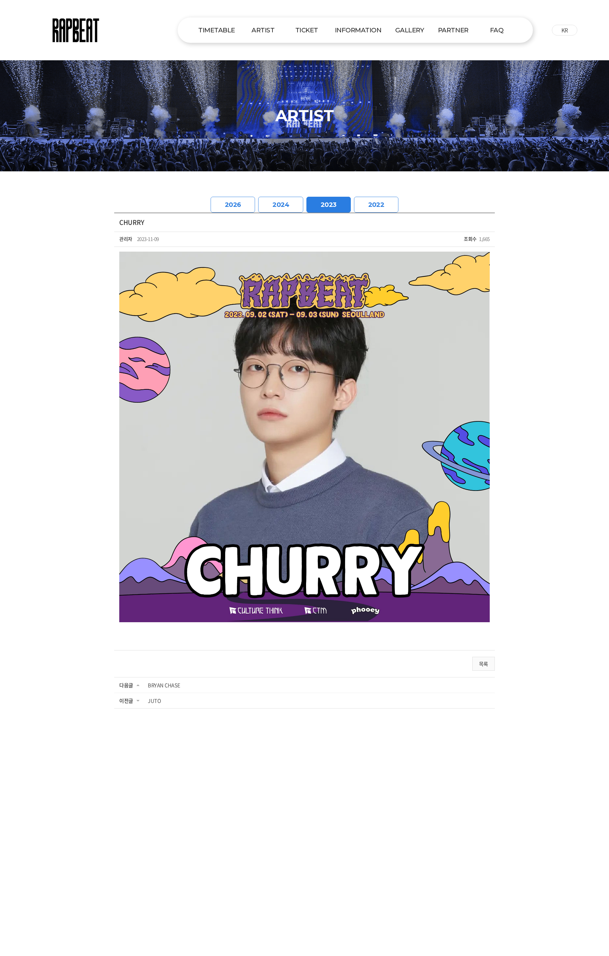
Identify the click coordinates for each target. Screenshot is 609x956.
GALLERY (409, 30)
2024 (280, 204)
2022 (376, 204)
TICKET (306, 30)
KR (564, 30)
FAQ (497, 30)
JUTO (154, 700)
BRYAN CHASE (164, 685)
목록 (483, 664)
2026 (233, 204)
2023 (329, 204)
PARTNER (453, 30)
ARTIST (263, 30)
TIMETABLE (216, 30)
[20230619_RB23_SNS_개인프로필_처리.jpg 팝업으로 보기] (304, 256)
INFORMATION (358, 30)
